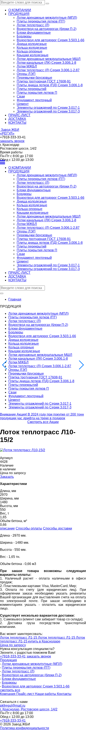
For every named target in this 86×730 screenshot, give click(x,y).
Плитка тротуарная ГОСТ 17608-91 (44, 81)
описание (7, 528)
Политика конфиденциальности (24, 728)
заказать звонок (12, 141)
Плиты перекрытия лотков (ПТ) (41, 21)
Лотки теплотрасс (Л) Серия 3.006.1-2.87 (48, 70)
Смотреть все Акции (43, 422)
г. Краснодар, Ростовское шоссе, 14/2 (28, 709)
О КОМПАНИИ (19, 10)
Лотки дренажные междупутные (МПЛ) (47, 17)
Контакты (64, 694)
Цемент (23, 104)
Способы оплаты (29, 528)
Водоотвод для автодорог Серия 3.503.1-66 (50, 40)
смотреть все (10, 690)
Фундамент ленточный (34, 100)
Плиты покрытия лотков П (37, 92)
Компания (8, 694)
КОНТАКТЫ (17, 122)
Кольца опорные (29, 51)
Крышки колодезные (32, 55)
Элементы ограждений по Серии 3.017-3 (48, 111)
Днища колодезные (32, 44)
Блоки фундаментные (34, 32)
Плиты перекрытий (31, 89)
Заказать (7, 476)
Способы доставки (57, 528)
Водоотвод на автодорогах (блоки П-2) (46, 29)
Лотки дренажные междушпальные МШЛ (49, 59)
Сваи (21, 96)
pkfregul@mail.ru (12, 705)
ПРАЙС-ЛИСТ (19, 115)
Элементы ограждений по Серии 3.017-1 (48, 107)
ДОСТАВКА (17, 119)
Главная (14, 299)
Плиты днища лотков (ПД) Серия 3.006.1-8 (50, 85)
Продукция (8, 660)
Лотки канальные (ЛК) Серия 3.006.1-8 (46, 62)
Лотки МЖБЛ (27, 66)
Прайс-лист (25, 694)
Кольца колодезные (32, 47)
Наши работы (46, 694)
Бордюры (24, 36)
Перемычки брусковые (34, 77)
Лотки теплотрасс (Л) (33, 25)
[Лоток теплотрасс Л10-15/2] (22, 450)
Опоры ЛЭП (26, 74)
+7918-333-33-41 (13, 720)
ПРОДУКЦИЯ (18, 14)
